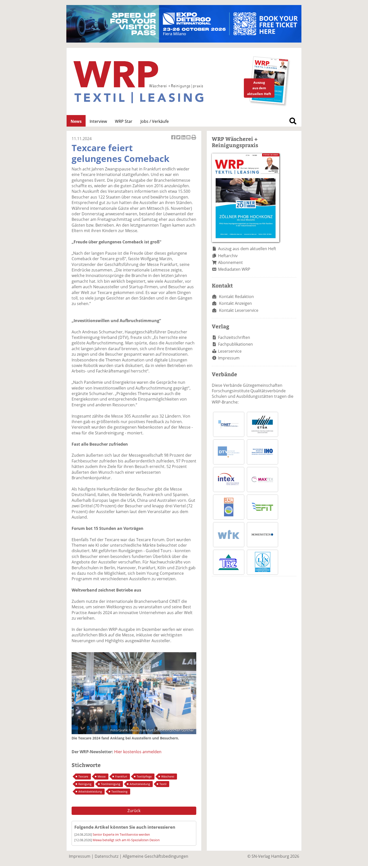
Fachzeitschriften (234, 337)
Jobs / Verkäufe (154, 121)
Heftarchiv (228, 255)
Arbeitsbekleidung (90, 791)
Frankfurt (121, 776)
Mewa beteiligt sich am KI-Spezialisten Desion (126, 840)
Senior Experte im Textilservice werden (121, 834)
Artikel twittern (178, 140)
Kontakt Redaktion (236, 296)
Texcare (83, 776)
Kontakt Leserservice (238, 310)
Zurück (133, 810)
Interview (98, 121)
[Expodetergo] (183, 41)
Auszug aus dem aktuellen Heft (247, 248)
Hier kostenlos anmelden (137, 751)
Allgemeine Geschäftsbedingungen (155, 856)
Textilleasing (119, 791)
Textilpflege (144, 776)
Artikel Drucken (193, 140)
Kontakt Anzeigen (235, 303)
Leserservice (230, 351)
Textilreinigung (110, 784)
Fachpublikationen (235, 344)
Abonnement (230, 262)
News (76, 121)
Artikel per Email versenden (188, 140)
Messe (102, 776)
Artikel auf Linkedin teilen (183, 140)
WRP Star (123, 121)
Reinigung (84, 784)
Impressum (229, 358)
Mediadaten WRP (234, 269)
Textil (162, 784)
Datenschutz (106, 856)
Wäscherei (167, 776)
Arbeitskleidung (140, 784)
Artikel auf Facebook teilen (173, 140)
